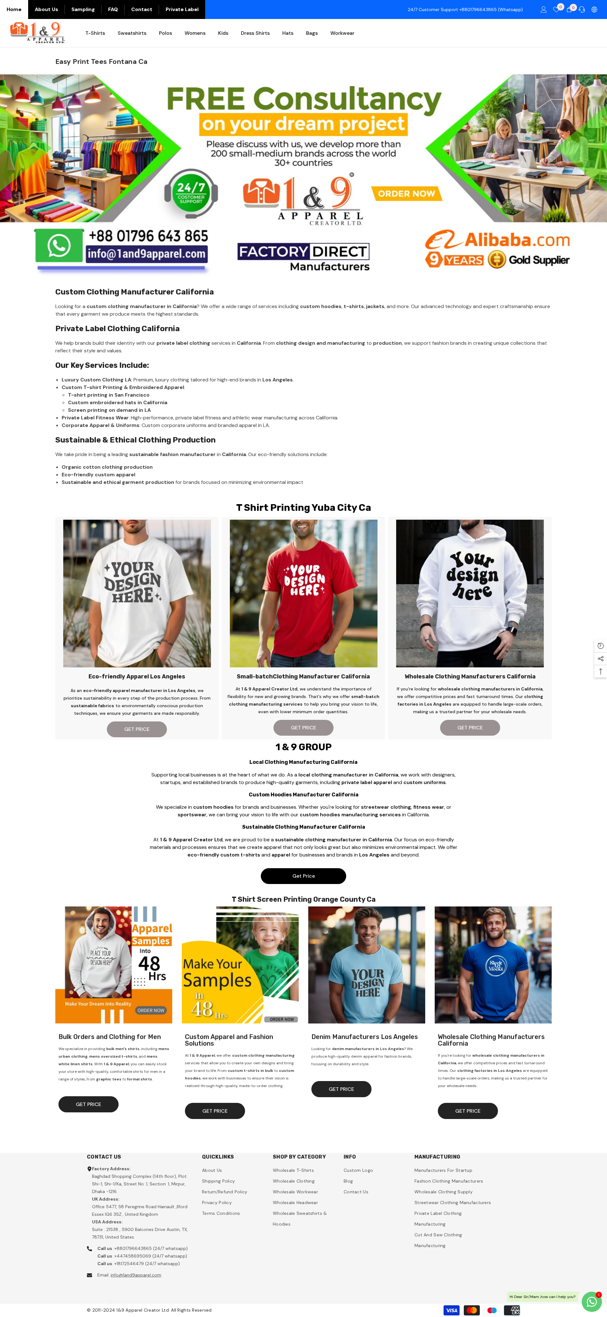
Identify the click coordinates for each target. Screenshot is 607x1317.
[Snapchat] (110, 1296)
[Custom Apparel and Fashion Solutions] (240, 964)
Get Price (303, 876)
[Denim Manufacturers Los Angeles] (366, 964)
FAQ (113, 9)
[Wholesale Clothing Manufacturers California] (493, 964)
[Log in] (544, 9)
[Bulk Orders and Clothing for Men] (113, 964)
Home (14, 9)
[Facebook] (93, 1296)
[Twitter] (126, 1296)
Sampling (83, 9)
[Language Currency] (594, 9)
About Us (46, 9)
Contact (141, 9)
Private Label (182, 9)
